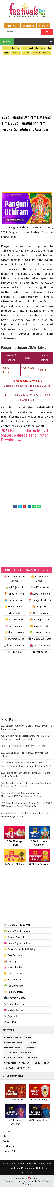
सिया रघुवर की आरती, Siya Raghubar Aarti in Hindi (23, 745)
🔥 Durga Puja (40, 606)
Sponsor (43, 25)
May (37, 48)
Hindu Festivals (13, 1047)
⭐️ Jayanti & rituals (14, 937)
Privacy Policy (10, 1151)
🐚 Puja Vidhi (14, 651)
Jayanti (29, 1047)
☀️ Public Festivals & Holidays (20, 949)
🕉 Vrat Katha (39, 651)
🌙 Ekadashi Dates (14, 632)
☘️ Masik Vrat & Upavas (17, 931)
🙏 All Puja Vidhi (14, 587)
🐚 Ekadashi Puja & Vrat (17, 924)
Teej (46, 1062)
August (6, 52)
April (31, 48)
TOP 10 (36, 1062)
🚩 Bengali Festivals (40, 600)
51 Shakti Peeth (12, 1037)
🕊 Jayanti (14, 613)
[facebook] (27, 1172)
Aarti (28, 1037)
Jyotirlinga (10, 1052)
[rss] (31, 1172)
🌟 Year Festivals (14, 619)
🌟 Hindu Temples (14, 606)
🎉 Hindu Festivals (14, 593)
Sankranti (10, 1062)
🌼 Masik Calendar (40, 626)
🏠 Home (7, 41)
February (15, 48)
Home (6, 1131)
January (6, 48)
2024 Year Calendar (39, 864)
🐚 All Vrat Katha (40, 587)
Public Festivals (13, 1057)
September (16, 52)
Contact (7, 1141)
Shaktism (24, 1062)
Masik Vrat (27, 1052)
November (36, 52)
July (49, 48)
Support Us (11, 25)
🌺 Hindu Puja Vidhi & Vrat (18, 943)
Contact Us (28, 25)
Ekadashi (32, 1042)
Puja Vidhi (31, 1057)
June (43, 48)
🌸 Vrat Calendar (14, 626)
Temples (8, 1067)
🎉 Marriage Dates (40, 619)
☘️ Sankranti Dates (39, 632)
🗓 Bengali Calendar (14, 645)
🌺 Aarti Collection (40, 593)
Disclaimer (8, 1146)
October (26, 52)
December (46, 52)
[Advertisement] (27, 84)
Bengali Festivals (14, 1042)
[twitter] (22, 1172)
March (24, 48)
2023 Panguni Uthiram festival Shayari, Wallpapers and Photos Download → (24, 435)
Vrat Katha (23, 1067)
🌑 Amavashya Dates (39, 638)
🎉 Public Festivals (14, 600)
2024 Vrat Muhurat (15, 864)
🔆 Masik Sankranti (39, 613)
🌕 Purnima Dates (14, 638)
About (6, 1136)
